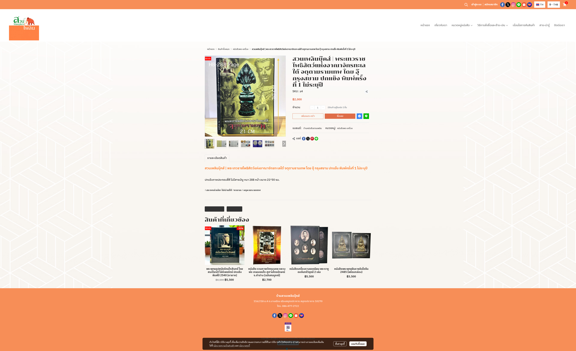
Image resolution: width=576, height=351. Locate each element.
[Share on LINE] (316, 138)
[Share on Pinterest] (312, 138)
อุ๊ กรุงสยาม (234, 209)
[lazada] (529, 4)
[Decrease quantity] (312, 107)
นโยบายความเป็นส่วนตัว (224, 345)
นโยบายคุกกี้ (244, 345)
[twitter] (508, 4)
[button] (466, 4)
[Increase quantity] (323, 107)
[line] (518, 4)
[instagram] (513, 4)
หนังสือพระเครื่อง (240, 49)
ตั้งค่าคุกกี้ (340, 343)
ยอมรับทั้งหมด (358, 343)
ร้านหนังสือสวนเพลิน (312, 128)
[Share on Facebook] (304, 138)
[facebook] (502, 4)
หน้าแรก (210, 49)
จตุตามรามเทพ (214, 209)
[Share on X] (308, 138)
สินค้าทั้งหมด (224, 49)
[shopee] (524, 4)
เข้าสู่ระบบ (476, 5)
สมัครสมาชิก (491, 5)
